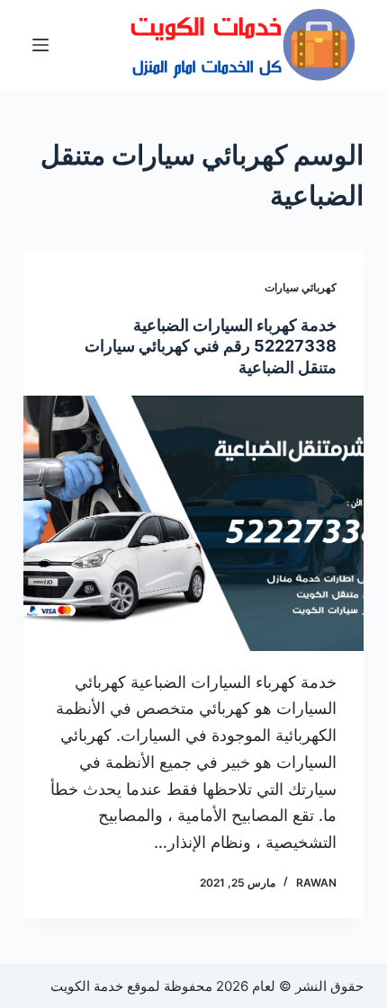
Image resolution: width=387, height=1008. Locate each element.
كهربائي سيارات (301, 287)
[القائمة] (40, 45)
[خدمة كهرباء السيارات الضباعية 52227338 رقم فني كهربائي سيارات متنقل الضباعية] (193, 523)
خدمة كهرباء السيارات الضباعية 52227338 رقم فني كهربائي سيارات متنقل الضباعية (211, 346)
